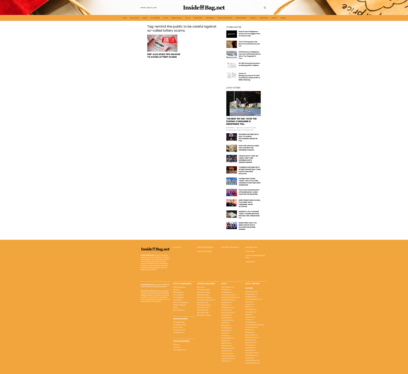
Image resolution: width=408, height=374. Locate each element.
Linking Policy (250, 262)
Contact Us (177, 247)
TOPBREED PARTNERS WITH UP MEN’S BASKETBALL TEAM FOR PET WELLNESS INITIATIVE (249, 170)
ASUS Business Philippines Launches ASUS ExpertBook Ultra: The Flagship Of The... (250, 55)
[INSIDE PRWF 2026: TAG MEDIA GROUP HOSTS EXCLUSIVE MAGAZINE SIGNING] (231, 225)
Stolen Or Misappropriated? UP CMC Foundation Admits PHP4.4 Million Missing (249, 76)
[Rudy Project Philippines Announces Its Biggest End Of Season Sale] (231, 34)
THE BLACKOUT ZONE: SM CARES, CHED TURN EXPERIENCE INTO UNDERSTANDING (248, 159)
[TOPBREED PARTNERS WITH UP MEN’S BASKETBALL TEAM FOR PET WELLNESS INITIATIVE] (231, 170)
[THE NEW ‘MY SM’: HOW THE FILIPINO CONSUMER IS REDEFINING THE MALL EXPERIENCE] (243, 103)
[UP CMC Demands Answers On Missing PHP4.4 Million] (231, 65)
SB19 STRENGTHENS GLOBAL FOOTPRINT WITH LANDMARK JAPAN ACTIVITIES (249, 203)
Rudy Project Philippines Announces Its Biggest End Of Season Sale (249, 33)
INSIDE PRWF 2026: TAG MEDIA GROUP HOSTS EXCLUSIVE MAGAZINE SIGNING (248, 226)
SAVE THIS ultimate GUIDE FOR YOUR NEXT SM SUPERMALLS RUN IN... (249, 148)
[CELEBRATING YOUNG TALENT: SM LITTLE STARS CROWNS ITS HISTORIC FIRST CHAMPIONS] (231, 181)
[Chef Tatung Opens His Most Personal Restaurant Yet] (231, 44)
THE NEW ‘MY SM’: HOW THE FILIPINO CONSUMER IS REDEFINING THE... (241, 121)
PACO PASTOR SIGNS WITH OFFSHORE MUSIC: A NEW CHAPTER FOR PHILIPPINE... (249, 192)
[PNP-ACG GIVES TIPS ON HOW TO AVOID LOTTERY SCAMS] (164, 43)
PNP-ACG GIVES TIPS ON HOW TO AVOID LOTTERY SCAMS (163, 55)
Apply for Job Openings (205, 247)
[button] (264, 7)
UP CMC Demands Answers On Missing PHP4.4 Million (249, 64)
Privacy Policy (250, 251)
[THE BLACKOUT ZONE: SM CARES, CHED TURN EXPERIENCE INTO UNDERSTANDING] (231, 158)
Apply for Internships (204, 251)
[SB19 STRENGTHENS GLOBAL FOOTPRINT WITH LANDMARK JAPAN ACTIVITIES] (231, 202)
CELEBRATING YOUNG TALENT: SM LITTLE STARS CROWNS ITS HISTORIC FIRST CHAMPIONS (250, 182)
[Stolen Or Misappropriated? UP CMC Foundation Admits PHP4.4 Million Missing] (231, 75)
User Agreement (251, 247)
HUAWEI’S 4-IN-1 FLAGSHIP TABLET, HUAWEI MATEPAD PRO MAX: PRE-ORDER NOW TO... (249, 214)
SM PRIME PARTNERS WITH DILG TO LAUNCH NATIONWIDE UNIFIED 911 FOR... (249, 137)
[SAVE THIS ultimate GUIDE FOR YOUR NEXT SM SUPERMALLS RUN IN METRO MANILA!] (231, 148)
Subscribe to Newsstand (230, 247)
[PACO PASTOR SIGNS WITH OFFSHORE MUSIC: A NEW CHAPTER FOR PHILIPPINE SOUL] (231, 192)
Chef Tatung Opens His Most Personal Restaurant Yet (249, 44)
